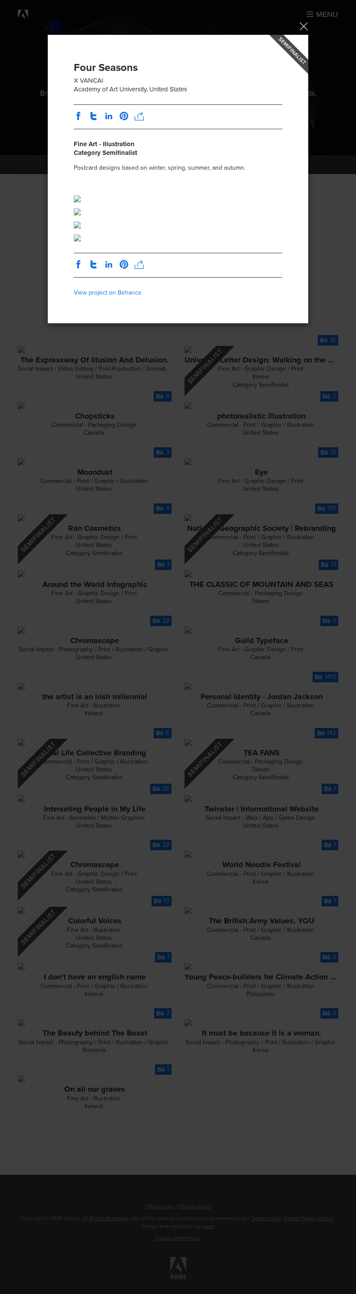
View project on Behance (108, 292)
